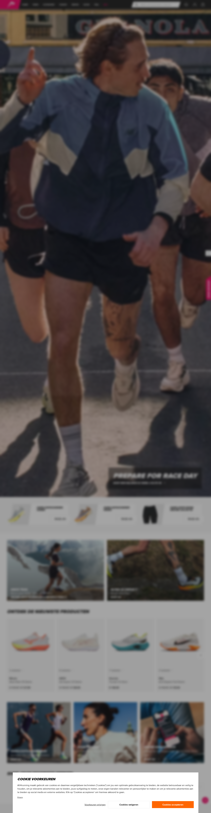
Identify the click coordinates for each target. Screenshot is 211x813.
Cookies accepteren (172, 804)
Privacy (20, 797)
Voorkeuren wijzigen (95, 804)
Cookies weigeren (128, 804)
